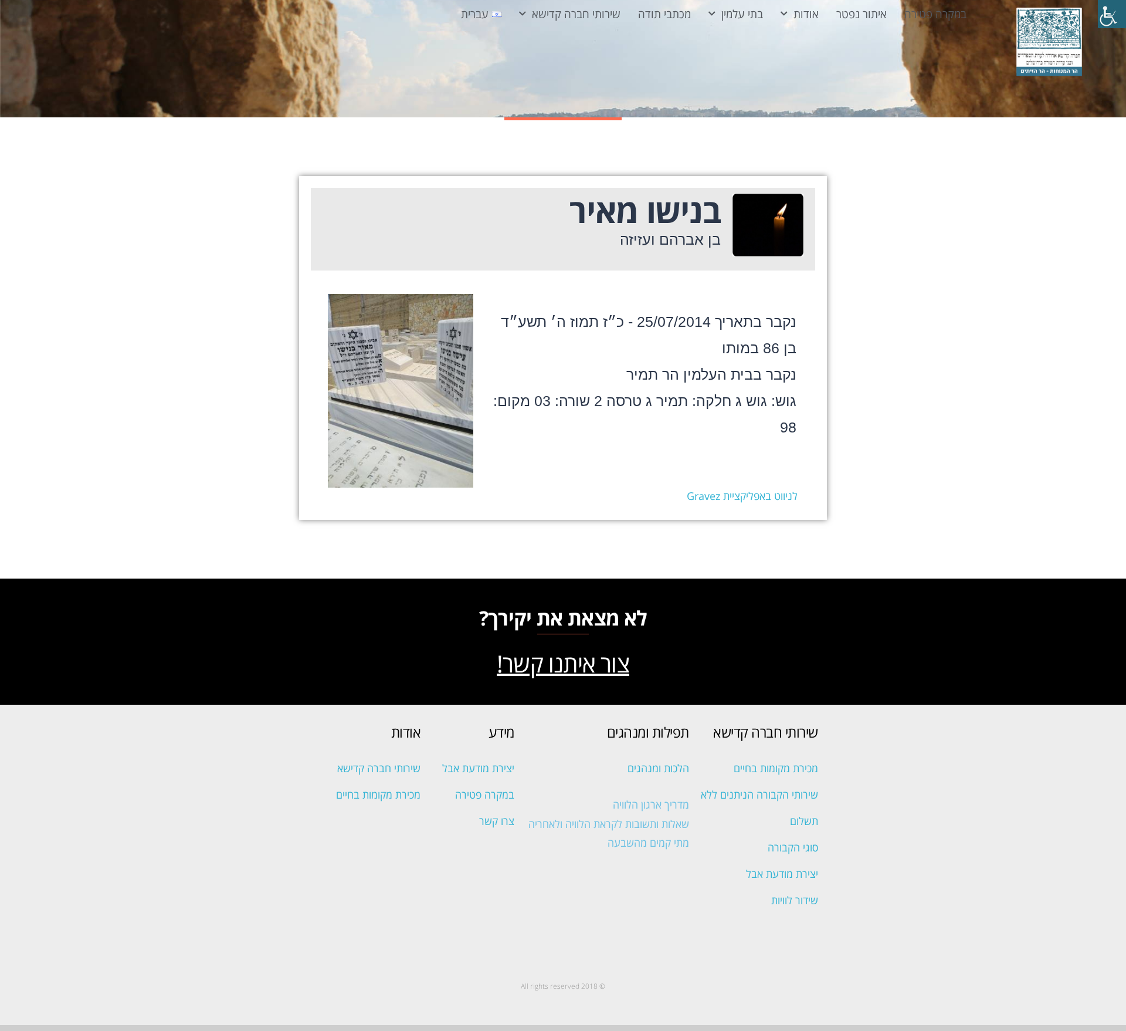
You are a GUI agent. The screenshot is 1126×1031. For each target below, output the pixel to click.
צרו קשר (496, 821)
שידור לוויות (794, 900)
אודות (806, 14)
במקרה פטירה (935, 14)
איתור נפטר (861, 14)
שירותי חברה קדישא (576, 14)
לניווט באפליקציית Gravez (742, 496)
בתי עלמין (742, 14)
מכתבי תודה (664, 14)
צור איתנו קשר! (563, 663)
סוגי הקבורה (793, 847)
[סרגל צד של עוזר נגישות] (1112, 14)
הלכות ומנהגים (658, 768)
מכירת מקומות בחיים (776, 768)
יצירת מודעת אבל (782, 874)
